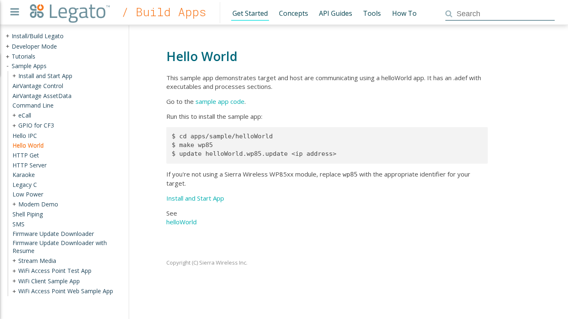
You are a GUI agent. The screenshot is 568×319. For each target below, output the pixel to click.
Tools (372, 13)
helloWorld (181, 222)
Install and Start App (195, 198)
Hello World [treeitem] (28, 145)
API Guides (335, 13)
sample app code (219, 101)
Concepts (293, 13)
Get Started (250, 13)
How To (404, 13)
